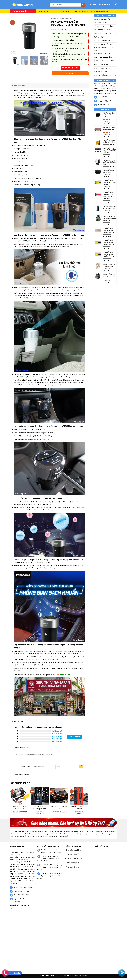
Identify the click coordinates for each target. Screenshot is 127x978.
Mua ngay (70, 73)
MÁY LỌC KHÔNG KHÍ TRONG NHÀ (104, 49)
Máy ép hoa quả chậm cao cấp (38, 834)
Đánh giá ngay (74, 737)
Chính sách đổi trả (85, 11)
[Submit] (83, 5)
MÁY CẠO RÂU (99, 37)
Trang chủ (54, 19)
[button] (96, 4)
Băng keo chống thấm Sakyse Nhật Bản (69, 831)
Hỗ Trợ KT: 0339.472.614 (22, 895)
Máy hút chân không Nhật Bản (105, 831)
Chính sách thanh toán (74, 859)
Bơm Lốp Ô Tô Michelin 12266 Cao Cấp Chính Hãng (40, 808)
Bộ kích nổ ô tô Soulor (88, 831)
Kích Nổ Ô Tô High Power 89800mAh (79, 807)
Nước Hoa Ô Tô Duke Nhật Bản (59, 807)
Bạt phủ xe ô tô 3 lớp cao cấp (47, 831)
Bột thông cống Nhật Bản (29, 831)
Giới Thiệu (50, 11)
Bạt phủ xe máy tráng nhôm (92, 834)
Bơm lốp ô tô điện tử (77, 834)
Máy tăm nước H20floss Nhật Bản (59, 834)
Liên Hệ (58, 11)
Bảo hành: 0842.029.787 (21, 891)
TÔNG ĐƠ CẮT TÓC (100, 72)
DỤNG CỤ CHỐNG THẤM (102, 19)
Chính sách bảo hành (70, 11)
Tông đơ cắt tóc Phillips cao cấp (58, 836)
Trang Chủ (41, 11)
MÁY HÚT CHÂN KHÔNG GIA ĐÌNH (105, 44)
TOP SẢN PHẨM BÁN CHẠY (103, 75)
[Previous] (13, 36)
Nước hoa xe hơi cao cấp (18, 836)
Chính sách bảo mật (73, 863)
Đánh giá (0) (18, 721)
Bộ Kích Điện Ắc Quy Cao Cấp (105, 60)
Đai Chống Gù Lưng (100, 23)
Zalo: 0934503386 (104, 105)
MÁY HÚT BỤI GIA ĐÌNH (102, 40)
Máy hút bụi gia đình (108, 834)
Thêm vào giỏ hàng (70, 68)
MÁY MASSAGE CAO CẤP (102, 54)
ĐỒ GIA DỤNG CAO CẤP (102, 30)
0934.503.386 (102, 97)
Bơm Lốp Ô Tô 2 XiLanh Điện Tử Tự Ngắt (20, 807)
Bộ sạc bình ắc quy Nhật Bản (20, 834)
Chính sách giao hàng (101, 11)
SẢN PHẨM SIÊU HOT (101, 64)
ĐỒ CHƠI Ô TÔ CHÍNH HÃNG (103, 26)
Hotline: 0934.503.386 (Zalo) (23, 887)
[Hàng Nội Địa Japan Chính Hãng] (28, 4)
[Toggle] (115, 30)
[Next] (45, 36)
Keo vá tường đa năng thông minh (37, 836)
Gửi (81, 766)
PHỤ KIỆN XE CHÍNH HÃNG (103, 57)
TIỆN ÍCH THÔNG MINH (102, 68)
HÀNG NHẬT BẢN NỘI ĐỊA (102, 33)
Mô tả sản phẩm (20, 85)
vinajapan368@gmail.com (106, 101)
